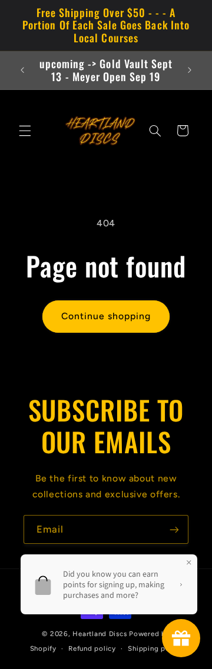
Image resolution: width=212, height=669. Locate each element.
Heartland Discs (99, 634)
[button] (24, 130)
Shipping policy (155, 648)
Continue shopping (106, 316)
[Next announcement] (190, 70)
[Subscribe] (174, 529)
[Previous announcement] (22, 70)
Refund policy (92, 648)
